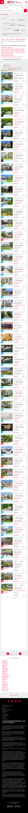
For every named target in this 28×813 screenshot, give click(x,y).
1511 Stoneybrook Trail (18, 225)
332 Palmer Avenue (17, 395)
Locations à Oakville (20, 52)
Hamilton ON (5, 674)
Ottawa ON (4, 667)
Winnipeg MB (5, 670)
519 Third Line (16, 428)
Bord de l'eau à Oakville (6, 53)
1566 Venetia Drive (17, 247)
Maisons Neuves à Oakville (7, 55)
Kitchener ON (5, 690)
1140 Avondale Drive (18, 293)
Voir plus (19, 57)
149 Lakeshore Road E (18, 327)
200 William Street (17, 157)
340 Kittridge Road (17, 554)
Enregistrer (16, 80)
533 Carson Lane (17, 135)
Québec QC (4, 671)
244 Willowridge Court (18, 213)
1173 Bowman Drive (17, 417)
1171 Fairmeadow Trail (18, 202)
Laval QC (4, 681)
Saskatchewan (8, 727)
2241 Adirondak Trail (18, 451)
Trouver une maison (5, 725)
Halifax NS (4, 673)
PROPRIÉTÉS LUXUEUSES (6, 709)
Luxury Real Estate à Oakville (7, 49)
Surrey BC (4, 679)
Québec (13, 725)
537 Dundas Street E (17, 282)
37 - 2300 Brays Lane (18, 566)
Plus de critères (4, 14)
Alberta (16, 725)
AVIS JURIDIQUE (5, 714)
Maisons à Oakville (20, 49)
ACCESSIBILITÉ (5, 718)
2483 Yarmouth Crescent (18, 271)
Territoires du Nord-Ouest (10, 728)
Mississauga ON (6, 676)
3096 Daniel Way (17, 168)
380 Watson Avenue (17, 77)
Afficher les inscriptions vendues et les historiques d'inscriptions (12, 34)
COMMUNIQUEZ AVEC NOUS (7, 705)
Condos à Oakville (5, 50)
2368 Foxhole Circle (17, 531)
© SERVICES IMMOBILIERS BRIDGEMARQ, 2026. (14, 721)
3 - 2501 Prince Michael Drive (19, 338)
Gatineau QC (5, 687)
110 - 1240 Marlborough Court (19, 305)
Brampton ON (5, 678)
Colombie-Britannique (22, 725)
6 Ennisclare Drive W (17, 123)
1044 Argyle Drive (17, 350)
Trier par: (5, 64)
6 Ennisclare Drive (17, 112)
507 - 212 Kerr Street (17, 316)
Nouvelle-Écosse (17, 728)
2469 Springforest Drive (18, 542)
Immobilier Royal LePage (14, 2)
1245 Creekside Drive (18, 520)
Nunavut (9, 729)
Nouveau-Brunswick (15, 727)
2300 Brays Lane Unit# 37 (18, 577)
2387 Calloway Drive (17, 497)
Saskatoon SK (5, 689)
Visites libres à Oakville (6, 47)
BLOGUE (3, 708)
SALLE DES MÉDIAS (5, 706)
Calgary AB (4, 665)
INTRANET (4, 712)
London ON (4, 682)
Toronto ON (4, 660)
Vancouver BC (5, 663)
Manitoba (4, 727)
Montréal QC (5, 662)
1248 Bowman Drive (17, 180)
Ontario (10, 725)
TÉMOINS (4, 717)
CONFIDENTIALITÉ (5, 715)
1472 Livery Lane (17, 462)
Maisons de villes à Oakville (7, 52)
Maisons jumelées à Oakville (17, 50)
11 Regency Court (17, 440)
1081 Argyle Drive (17, 372)
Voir (23, 80)
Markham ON (5, 684)
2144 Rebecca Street (18, 509)
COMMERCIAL (4, 711)
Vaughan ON (5, 685)
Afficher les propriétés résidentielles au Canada (10, 748)
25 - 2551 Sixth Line (17, 101)
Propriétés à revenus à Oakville (8, 57)
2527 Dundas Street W (18, 191)
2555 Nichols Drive (17, 236)
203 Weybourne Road (18, 383)
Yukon (7, 729)
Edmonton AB (5, 668)
